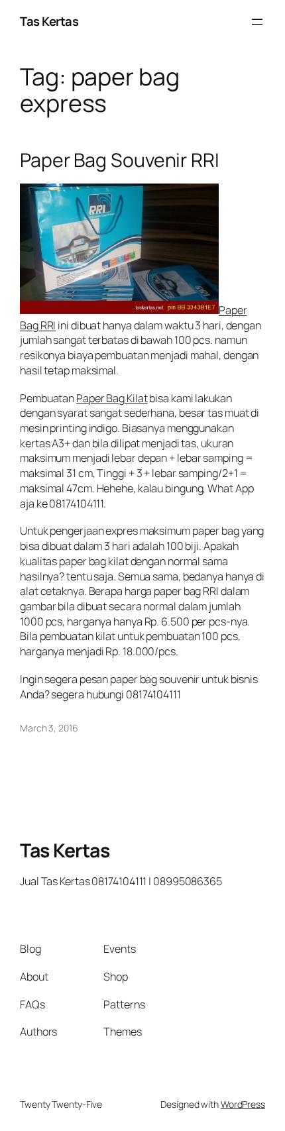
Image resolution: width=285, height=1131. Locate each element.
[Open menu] (257, 22)
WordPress (243, 1104)
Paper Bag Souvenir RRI (119, 160)
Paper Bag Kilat (112, 398)
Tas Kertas (49, 21)
